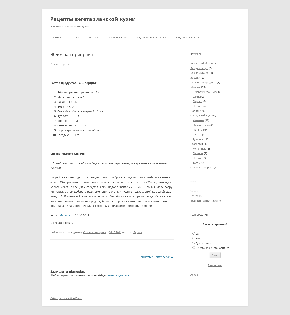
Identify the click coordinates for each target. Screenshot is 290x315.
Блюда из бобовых (201, 63)
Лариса (65, 215)
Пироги (197, 101)
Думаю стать (203, 243)
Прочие (197, 158)
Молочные (199, 148)
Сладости (196, 144)
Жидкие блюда (202, 125)
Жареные (198, 120)
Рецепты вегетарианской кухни (93, 18)
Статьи (74, 37)
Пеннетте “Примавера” (156, 257)
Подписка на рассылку (151, 37)
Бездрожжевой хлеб (205, 92)
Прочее (197, 106)
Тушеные (198, 139)
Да (197, 233)
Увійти (194, 191)
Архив (194, 274)
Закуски (195, 77)
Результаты (215, 265)
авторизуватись (118, 275)
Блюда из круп (199, 68)
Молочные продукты (203, 82)
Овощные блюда (200, 115)
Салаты (197, 134)
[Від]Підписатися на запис (205, 200)
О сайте (93, 37)
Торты (196, 162)
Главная (55, 37)
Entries (196, 196)
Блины (197, 96)
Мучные (195, 87)
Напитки (195, 110)
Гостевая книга (117, 37)
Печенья (198, 153)
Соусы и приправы (94, 232)
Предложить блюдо (187, 37)
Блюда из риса (199, 73)
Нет (198, 238)
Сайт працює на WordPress (66, 298)
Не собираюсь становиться (212, 248)
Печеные (198, 129)
